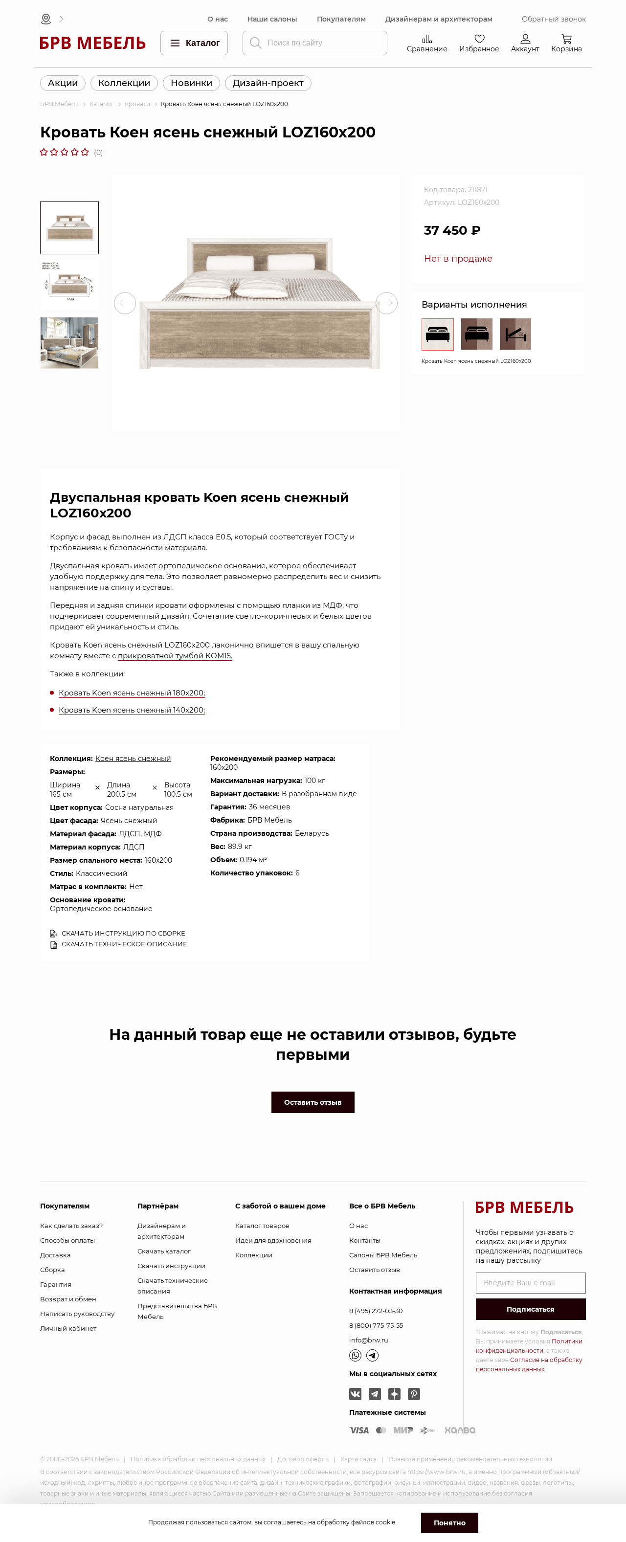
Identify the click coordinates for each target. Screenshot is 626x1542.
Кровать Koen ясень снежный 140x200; (132, 710)
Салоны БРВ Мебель (383, 1255)
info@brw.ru (368, 1340)
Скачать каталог (164, 1251)
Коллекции (124, 83)
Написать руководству (77, 1314)
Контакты (364, 1240)
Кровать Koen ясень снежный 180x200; (132, 692)
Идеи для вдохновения (273, 1240)
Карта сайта (358, 1459)
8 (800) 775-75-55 (376, 1325)
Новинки (191, 83)
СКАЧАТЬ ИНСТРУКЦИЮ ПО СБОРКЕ (122, 933)
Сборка (52, 1270)
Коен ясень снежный (133, 758)
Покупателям (341, 19)
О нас (217, 19)
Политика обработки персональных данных (198, 1459)
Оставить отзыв (313, 1102)
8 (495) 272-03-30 (376, 1311)
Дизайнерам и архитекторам (438, 19)
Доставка (55, 1255)
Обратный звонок (554, 19)
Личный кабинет (68, 1328)
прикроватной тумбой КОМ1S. (175, 655)
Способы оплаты (67, 1240)
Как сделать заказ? (71, 1225)
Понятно (450, 1523)
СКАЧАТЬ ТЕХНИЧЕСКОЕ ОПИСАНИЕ (123, 944)
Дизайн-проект (268, 83)
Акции (63, 83)
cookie (385, 1522)
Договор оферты (303, 1459)
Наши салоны (272, 19)
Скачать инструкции (171, 1266)
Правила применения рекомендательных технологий (470, 1459)
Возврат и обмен (68, 1299)
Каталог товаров (262, 1225)
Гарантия (55, 1284)
